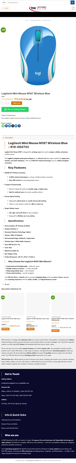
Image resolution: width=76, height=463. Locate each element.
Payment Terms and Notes (9, 424)
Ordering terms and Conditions (11, 420)
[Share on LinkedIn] (15, 125)
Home (27, 20)
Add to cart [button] (5, 329)
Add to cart (16, 103)
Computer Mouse (46, 20)
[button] (6, 8)
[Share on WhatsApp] (3, 125)
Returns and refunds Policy (9, 428)
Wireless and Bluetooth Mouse (33, 118)
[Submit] (73, 2)
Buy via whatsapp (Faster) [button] (17, 109)
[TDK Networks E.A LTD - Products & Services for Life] (38, 8)
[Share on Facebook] (6, 125)
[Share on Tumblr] (19, 125)
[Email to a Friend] (12, 125)
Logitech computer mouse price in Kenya (14, 118)
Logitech (8, 123)
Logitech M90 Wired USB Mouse (10, 319)
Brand (7, 284)
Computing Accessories (35, 20)
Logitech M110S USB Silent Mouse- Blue (37, 319)
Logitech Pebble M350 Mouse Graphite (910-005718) (62, 319)
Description (9, 138)
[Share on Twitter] (9, 125)
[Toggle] (3, 137)
